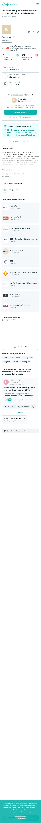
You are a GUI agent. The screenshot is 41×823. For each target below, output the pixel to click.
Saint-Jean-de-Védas (11, 358)
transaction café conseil (20, 305)
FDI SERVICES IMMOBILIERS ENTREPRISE (24, 272)
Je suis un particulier (20, 141)
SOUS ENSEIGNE (17, 250)
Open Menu (37, 4)
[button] (20, 394)
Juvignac (6, 362)
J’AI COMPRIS (20, 818)
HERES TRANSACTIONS (20, 228)
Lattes (15, 362)
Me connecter (25, 117)
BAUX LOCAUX (16, 294)
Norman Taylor (23, 46)
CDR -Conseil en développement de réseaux (24, 239)
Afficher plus (7, 170)
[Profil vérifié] (14, 37)
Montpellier (27, 358)
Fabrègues (25, 362)
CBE (11, 261)
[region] (20, 24)
